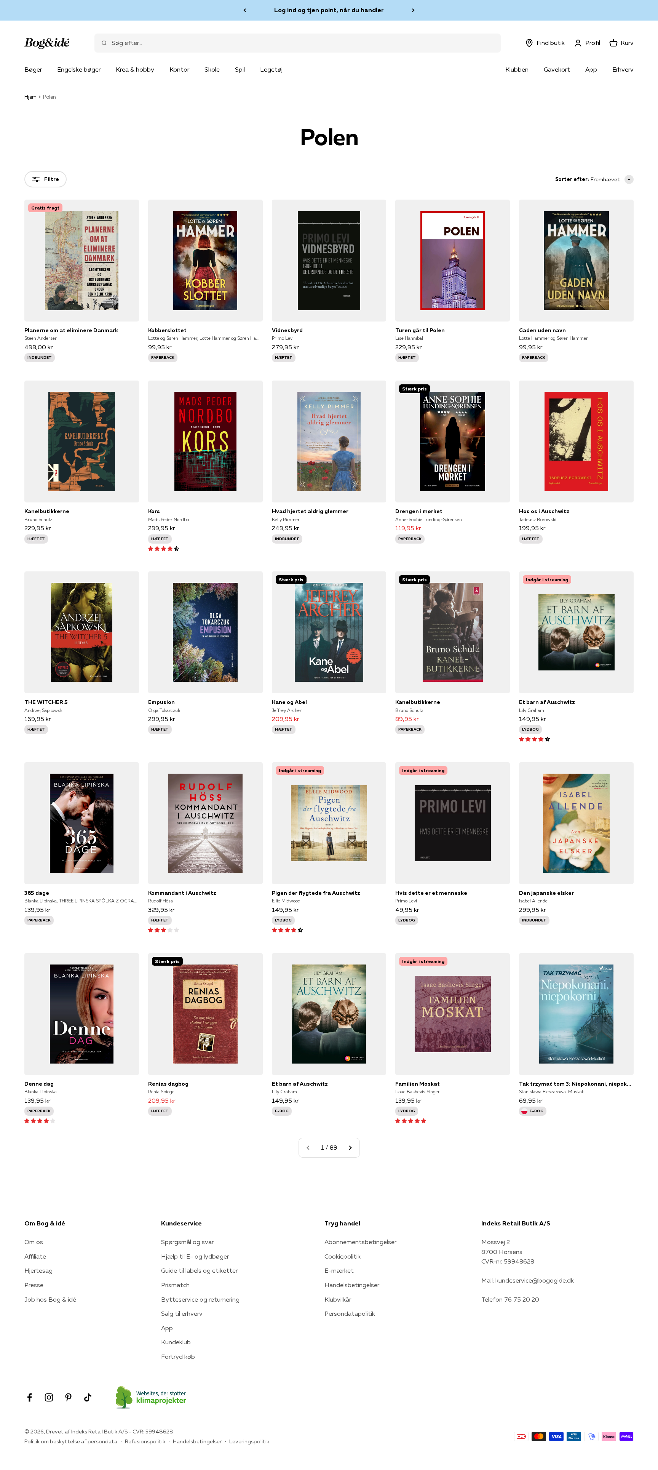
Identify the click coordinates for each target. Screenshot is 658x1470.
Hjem (30, 97)
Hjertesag (38, 1270)
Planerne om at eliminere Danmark (71, 330)
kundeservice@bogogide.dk (534, 1280)
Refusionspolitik (145, 1441)
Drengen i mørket (418, 511)
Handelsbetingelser (351, 1285)
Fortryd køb (178, 1356)
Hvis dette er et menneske (431, 892)
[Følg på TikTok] (88, 1397)
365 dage (36, 892)
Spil (240, 69)
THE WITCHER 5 (46, 702)
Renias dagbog (168, 1083)
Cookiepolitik (342, 1256)
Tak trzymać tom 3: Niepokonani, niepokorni (576, 1083)
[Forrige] (244, 10)
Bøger (33, 69)
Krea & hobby (135, 69)
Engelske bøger (79, 69)
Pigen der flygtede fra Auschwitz (316, 892)
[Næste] (413, 10)
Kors (154, 511)
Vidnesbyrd (287, 330)
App (591, 69)
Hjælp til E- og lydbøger (195, 1256)
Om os (33, 1242)
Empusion (161, 702)
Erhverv (623, 69)
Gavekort (557, 69)
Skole (212, 69)
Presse (33, 1285)
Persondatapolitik (349, 1313)
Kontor (179, 69)
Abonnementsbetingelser (360, 1242)
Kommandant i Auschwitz (182, 892)
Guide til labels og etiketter (199, 1270)
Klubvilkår (337, 1299)
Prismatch (175, 1285)
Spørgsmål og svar (187, 1242)
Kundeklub (176, 1342)
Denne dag (39, 1083)
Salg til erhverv (182, 1313)
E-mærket (339, 1270)
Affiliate (35, 1256)
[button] (163, 548)
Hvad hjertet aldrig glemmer (310, 511)
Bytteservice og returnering (200, 1299)
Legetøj (271, 69)
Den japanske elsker (546, 892)
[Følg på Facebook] (29, 1397)
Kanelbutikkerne (46, 511)
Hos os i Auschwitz (544, 511)
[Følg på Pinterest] (68, 1397)
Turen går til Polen (420, 330)
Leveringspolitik (249, 1441)
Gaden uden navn (542, 330)
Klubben (517, 69)
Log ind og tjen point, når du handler (329, 10)
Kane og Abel (289, 702)
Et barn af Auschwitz (547, 702)
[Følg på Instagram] (49, 1397)
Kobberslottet (167, 330)
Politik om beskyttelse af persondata (70, 1441)
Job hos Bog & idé (50, 1299)
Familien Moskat (417, 1083)
